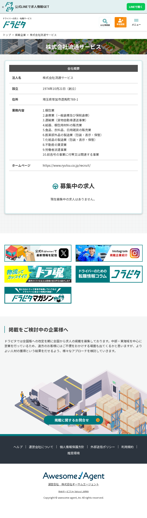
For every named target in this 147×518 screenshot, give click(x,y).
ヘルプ (18, 446)
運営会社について (41, 446)
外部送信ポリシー (103, 446)
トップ (7, 35)
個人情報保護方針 (72, 446)
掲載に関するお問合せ (72, 420)
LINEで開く (136, 7)
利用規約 (127, 446)
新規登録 (120, 24)
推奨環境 (73, 453)
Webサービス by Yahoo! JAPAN (73, 491)
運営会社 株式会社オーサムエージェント (73, 484)
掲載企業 (20, 35)
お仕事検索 (105, 25)
